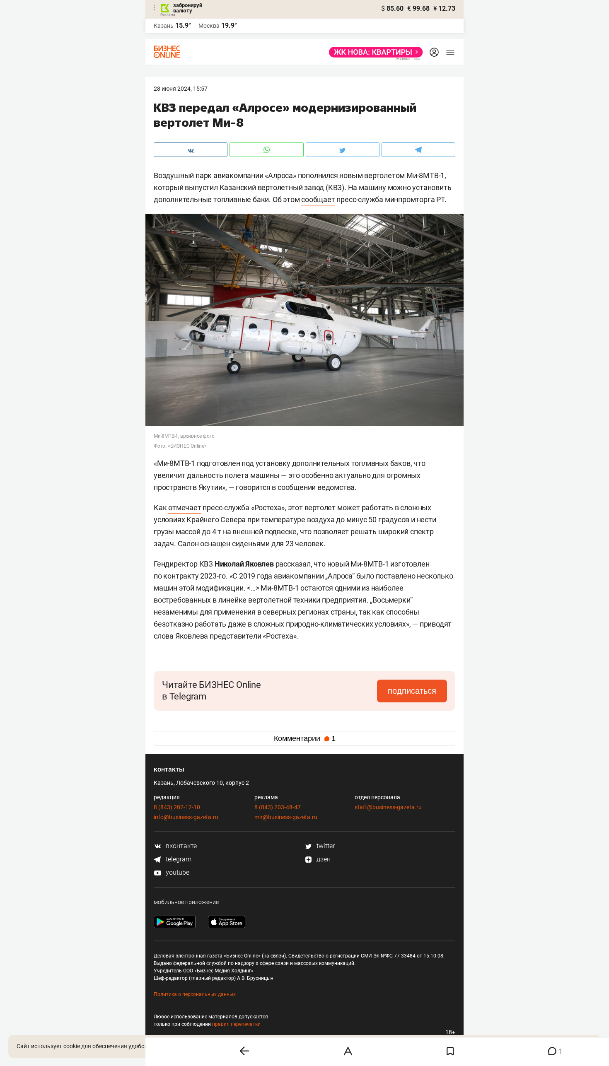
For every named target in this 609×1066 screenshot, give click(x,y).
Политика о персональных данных (195, 994)
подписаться (412, 690)
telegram (177, 859)
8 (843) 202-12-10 (177, 807)
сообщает (318, 199)
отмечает (184, 507)
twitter (325, 846)
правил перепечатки (236, 1024)
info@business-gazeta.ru (186, 817)
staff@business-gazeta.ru (388, 807)
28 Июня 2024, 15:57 (181, 88)
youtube (176, 872)
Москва (209, 25)
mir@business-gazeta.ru (285, 817)
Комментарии (305, 738)
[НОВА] (373, 52)
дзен (323, 859)
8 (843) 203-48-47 (277, 807)
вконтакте (180, 846)
